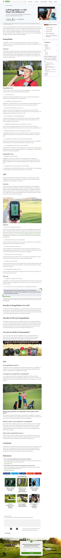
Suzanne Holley (21, 19)
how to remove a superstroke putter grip (51, 36)
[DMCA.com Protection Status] (48, 550)
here (11, 24)
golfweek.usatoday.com (9, 470)
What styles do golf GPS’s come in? (50, 71)
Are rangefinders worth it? (49, 62)
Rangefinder (46, 44)
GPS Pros (46, 53)
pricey (16, 156)
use (13, 94)
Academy (50, 1)
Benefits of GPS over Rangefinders (50, 57)
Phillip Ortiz (9, 19)
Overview (46, 46)
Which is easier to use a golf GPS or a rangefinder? (51, 70)
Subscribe (31, 553)
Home (7, 5)
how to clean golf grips (50, 33)
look (4, 163)
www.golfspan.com (8, 463)
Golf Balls (37, 1)
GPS (45, 50)
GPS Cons (46, 54)
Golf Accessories (43, 1)
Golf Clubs (30, 1)
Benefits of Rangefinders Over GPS (50, 56)
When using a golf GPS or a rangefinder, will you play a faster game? (50, 67)
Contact (46, 542)
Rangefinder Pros (47, 47)
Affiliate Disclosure (49, 546)
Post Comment (7, 533)
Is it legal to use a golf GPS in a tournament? (50, 65)
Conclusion (46, 73)
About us (55, 1)
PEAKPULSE (38, 149)
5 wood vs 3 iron (49, 31)
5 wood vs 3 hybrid (49, 27)
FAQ (45, 61)
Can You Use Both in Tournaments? (50, 59)
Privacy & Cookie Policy (49, 544)
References (46, 74)
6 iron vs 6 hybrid (49, 29)
